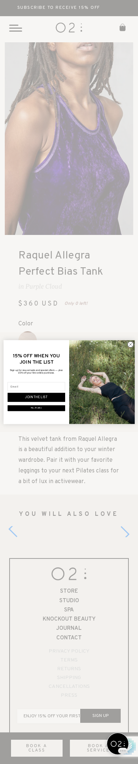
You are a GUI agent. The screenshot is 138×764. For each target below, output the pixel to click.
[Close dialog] (130, 344)
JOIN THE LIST (36, 397)
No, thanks (36, 408)
